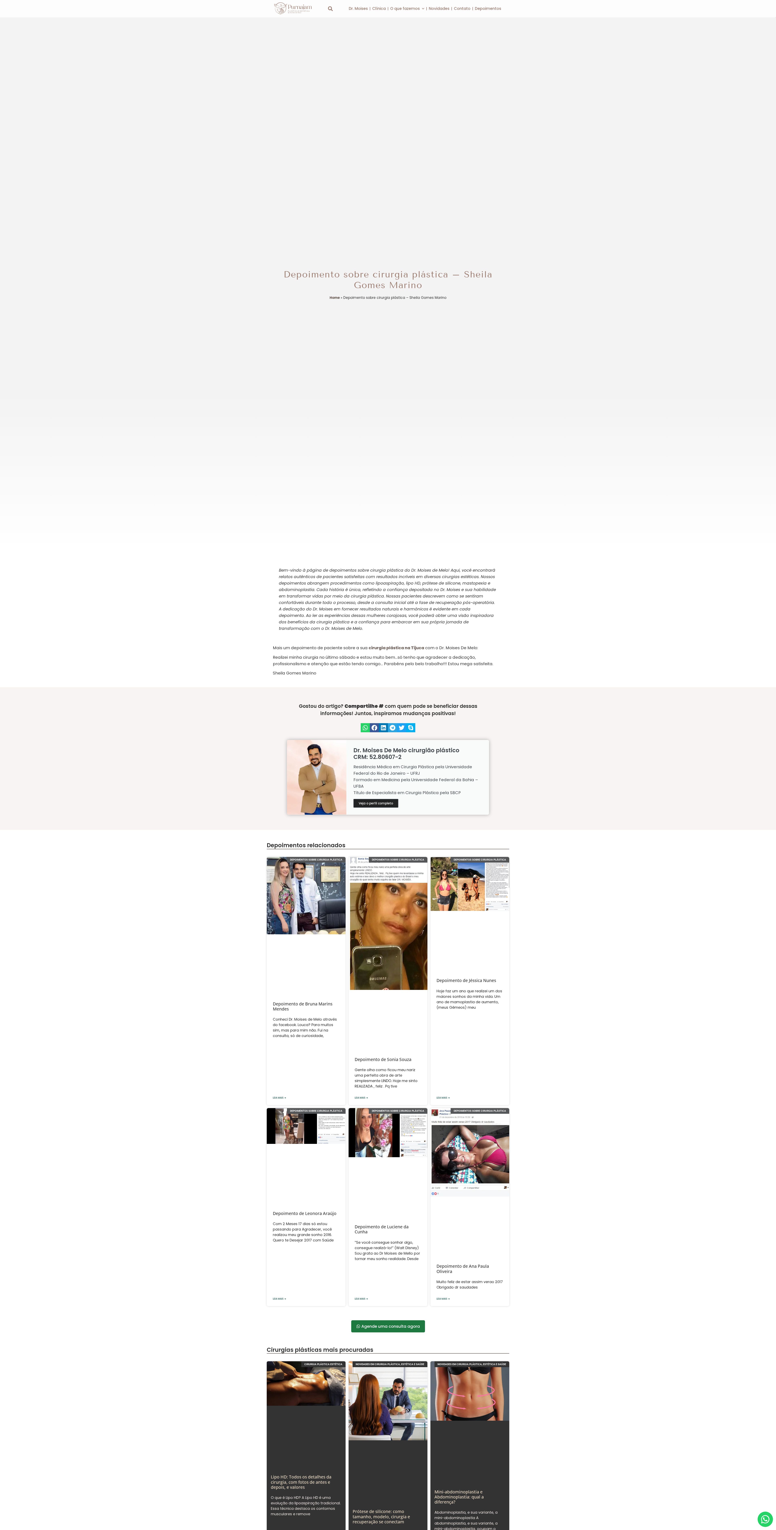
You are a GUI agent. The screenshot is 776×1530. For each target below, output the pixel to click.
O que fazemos (405, 8)
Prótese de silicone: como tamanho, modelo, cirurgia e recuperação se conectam (381, 1232)
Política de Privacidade (477, 1335)
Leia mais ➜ (279, 970)
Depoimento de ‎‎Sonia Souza (383, 926)
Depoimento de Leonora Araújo (304, 1050)
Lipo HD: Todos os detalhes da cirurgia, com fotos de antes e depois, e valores (301, 1232)
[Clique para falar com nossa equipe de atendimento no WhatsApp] (765, 1519)
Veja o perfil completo (376, 803)
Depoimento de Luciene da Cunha (382, 1052)
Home (335, 297)
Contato (462, 8)
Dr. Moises (358, 8)
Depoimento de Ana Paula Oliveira (462, 1052)
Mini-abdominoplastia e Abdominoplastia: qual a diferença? (459, 1232)
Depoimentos (488, 8)
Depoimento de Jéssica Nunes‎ (466, 926)
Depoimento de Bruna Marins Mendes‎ (302, 929)
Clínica (379, 8)
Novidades (439, 8)
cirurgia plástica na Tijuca (396, 648)
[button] (330, 8)
